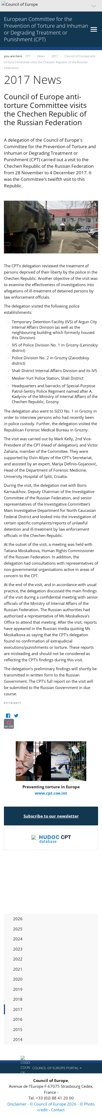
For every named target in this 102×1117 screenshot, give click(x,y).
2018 (17, 999)
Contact (58, 1109)
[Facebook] (8, 715)
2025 (17, 928)
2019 (17, 989)
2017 (17, 1009)
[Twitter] (16, 715)
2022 (17, 959)
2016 (17, 1019)
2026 (17, 918)
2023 (17, 949)
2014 (17, 1039)
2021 (17, 969)
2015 (17, 1029)
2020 (17, 979)
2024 (17, 938)
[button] (51, 5)
